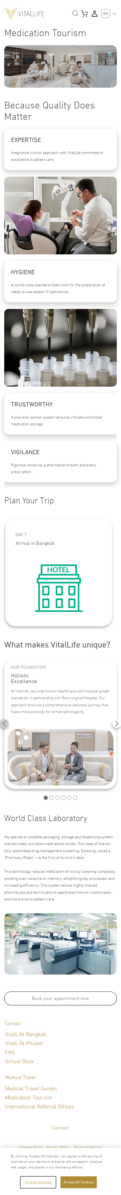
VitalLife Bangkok (25, 1034)
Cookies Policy (31, 1147)
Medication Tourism (28, 1097)
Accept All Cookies (78, 1182)
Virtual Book (19, 1061)
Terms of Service (88, 1147)
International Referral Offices (39, 1106)
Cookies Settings (38, 1182)
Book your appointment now (60, 998)
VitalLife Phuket (24, 1043)
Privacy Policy (58, 1147)
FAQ (10, 1052)
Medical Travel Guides (31, 1088)
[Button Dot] (46, 798)
